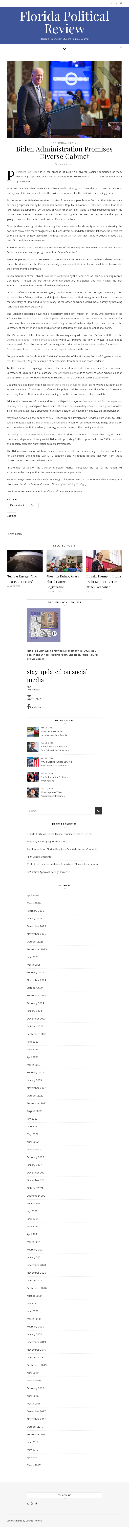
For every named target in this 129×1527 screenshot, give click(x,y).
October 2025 (35, 941)
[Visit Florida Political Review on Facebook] (36, 1503)
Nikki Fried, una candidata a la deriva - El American (58, 864)
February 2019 (35, 1388)
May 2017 (32, 1449)
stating (68, 214)
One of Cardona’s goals (66, 372)
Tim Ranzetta (35, 849)
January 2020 (34, 1334)
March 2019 (34, 1380)
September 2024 (37, 995)
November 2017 (36, 1419)
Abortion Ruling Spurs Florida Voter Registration (63, 581)
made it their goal (70, 188)
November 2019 (36, 1349)
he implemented (41, 422)
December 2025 (36, 926)
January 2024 (34, 1010)
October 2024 (35, 987)
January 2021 (34, 1257)
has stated (103, 205)
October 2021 (35, 1188)
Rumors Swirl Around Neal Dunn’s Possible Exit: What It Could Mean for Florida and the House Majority (55, 748)
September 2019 (37, 1365)
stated (103, 247)
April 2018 (33, 1395)
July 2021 (32, 1211)
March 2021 (34, 1241)
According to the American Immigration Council (36, 434)
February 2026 (35, 910)
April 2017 (33, 1457)
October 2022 (35, 1095)
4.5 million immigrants (99, 406)
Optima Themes (34, 1520)
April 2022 (33, 1141)
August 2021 (34, 1203)
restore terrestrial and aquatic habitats (54, 349)
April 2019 (33, 1372)
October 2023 (35, 1026)
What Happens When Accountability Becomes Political (53, 794)
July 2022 (32, 1118)
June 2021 (32, 1218)
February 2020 (35, 1326)
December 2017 (36, 1411)
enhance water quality (91, 344)
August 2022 (34, 1111)
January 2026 (34, 918)
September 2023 (37, 1034)
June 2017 (32, 1442)
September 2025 (37, 949)
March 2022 (34, 1149)
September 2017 (37, 1434)
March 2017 (34, 1465)
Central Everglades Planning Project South (32, 339)
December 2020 (36, 1265)
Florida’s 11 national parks (43, 318)
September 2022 (37, 1103)
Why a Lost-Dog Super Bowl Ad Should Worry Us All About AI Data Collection (56, 764)
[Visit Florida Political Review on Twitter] (32, 1503)
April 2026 (33, 895)
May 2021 (32, 1226)
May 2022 (32, 1134)
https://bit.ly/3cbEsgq (73, 484)
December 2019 (36, 1342)
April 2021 (33, 1234)
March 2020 (34, 1318)
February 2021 (35, 1249)
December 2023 (36, 1018)
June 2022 (32, 1126)
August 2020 (34, 1295)
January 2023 (34, 1080)
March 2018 (34, 1403)
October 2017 (35, 1426)
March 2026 (34, 903)
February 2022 (35, 1157)
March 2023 (34, 1064)
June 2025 (32, 957)
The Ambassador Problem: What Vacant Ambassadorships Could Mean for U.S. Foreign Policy (55, 779)
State (72, 142)
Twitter (36, 689)
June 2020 (32, 1311)
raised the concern (70, 235)
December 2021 (36, 1172)
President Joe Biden (27, 171)
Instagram (37, 698)
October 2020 (35, 1280)
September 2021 (37, 1195)
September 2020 (37, 1288)
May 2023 (32, 1049)
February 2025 (35, 972)
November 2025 (36, 933)
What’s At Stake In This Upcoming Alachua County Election (54, 733)
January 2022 (34, 1164)
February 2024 (35, 1003)
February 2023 (35, 1072)
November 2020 (36, 1272)
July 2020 (32, 1303)
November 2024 (36, 980)
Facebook (35, 707)
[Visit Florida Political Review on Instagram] (28, 1503)
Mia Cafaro (16, 533)
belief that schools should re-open (67, 384)
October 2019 (35, 1357)
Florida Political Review (64, 21)
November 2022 (36, 1087)
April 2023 (33, 1057)
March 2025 (34, 964)
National (59, 142)
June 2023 (32, 1041)
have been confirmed (56, 276)
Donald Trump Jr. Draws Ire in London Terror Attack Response (104, 581)
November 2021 (36, 1180)
